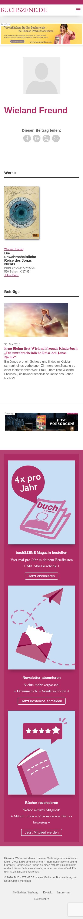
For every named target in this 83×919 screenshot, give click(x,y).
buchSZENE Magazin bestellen (41, 553)
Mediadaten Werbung (25, 892)
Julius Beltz (11, 275)
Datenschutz (41, 899)
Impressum (63, 892)
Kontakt (48, 892)
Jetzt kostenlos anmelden (41, 701)
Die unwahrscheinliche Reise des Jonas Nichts (20, 258)
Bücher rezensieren (41, 803)
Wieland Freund (13, 249)
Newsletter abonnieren (42, 678)
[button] (27, 138)
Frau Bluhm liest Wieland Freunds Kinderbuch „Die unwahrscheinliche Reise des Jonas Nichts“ (40, 353)
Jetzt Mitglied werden (42, 832)
